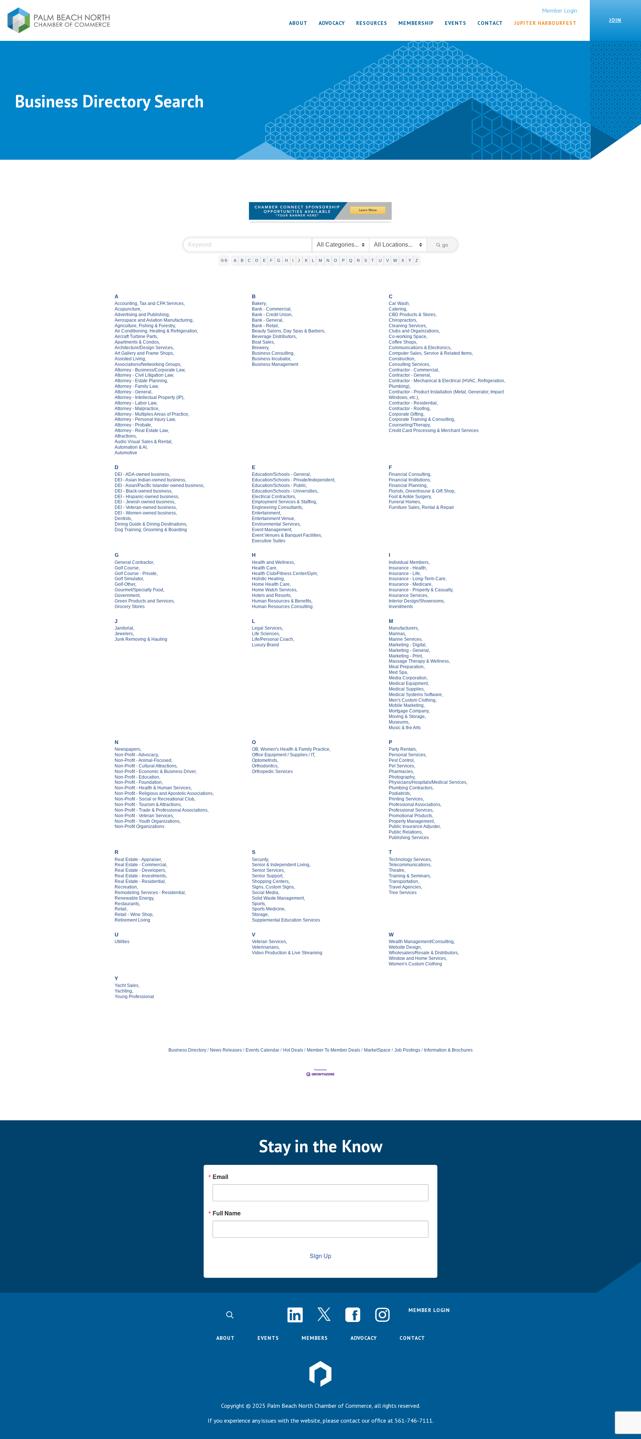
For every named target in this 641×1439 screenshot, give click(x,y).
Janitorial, (124, 628)
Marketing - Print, (406, 656)
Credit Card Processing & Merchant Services (434, 430)
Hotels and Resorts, (272, 595)
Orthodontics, (265, 766)
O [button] (335, 260)
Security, (260, 859)
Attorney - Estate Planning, (141, 380)
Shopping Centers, (271, 881)
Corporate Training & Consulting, (422, 419)
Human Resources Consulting (282, 606)
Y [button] (409, 260)
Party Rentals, (403, 749)
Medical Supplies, (407, 689)
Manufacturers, (404, 628)
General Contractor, (134, 562)
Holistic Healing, (268, 578)
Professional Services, (411, 810)
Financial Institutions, (410, 480)
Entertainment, (266, 513)
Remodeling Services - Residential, (150, 892)
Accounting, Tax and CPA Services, (150, 303)
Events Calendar (262, 1050)
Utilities (122, 941)
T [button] (372, 260)
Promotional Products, (411, 815)
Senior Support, (267, 875)
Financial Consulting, (410, 474)
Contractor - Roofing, (410, 408)
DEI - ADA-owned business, (142, 474)
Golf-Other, (125, 584)
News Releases (226, 1050)
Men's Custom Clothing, (413, 700)
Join (615, 20)
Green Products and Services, (145, 601)
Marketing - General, (409, 650)
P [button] (343, 260)
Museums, (399, 722)
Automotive (126, 452)
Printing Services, (406, 799)
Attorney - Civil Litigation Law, (144, 375)
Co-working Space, (408, 336)
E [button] (264, 260)
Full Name (227, 1213)
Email (220, 1177)
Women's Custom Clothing (415, 964)
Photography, (402, 777)
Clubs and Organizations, (414, 331)
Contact (412, 1338)
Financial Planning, (408, 485)
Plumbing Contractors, (411, 787)
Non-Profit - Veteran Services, (144, 815)
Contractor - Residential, (413, 403)
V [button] (387, 260)
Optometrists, (265, 760)
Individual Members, (409, 562)
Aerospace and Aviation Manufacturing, (154, 320)
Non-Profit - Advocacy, (137, 754)
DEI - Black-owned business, (143, 491)
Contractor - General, (410, 375)
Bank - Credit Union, (272, 314)
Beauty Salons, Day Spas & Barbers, (288, 331)
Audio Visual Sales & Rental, (143, 441)
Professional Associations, (415, 804)
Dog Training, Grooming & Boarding (151, 529)
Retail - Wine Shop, (134, 914)
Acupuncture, (128, 309)
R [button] (358, 260)
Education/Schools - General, (281, 474)
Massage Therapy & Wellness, (419, 661)
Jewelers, (124, 633)
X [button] (402, 260)
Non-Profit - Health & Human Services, (153, 787)
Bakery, (259, 303)
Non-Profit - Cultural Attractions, (146, 766)
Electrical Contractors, (274, 496)
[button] (230, 1315)
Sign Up (320, 1255)
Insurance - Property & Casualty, (421, 589)
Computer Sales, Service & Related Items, (431, 353)
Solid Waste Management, (278, 898)
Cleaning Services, (408, 325)
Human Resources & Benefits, (282, 601)
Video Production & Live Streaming (287, 952)
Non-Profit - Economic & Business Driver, (156, 771)
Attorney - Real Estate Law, (142, 430)
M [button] (320, 260)
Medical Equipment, (409, 683)
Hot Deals (293, 1050)
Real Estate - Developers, (140, 870)
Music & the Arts (405, 727)
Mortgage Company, (409, 711)
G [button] (278, 260)
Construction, (402, 358)
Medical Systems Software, (416, 694)
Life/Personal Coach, (273, 639)
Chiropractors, (403, 320)
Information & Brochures (448, 1050)
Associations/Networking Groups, (148, 364)
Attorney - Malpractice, (137, 408)
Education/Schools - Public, (279, 485)
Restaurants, (127, 903)
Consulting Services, (409, 364)
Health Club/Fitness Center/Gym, (285, 573)
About (225, 1338)
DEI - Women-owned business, (146, 513)
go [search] (445, 245)
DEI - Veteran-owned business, (146, 507)
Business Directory (187, 1050)
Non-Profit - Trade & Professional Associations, (161, 810)
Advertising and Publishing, (142, 314)
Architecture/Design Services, (144, 347)
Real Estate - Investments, (141, 875)
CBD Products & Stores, (413, 314)
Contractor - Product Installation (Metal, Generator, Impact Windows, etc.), (446, 394)
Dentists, (123, 518)
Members (315, 1338)
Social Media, (265, 892)
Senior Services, (268, 870)
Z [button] (416, 260)
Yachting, (124, 991)
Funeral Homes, (405, 501)
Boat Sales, (263, 342)
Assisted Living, (130, 358)
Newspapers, (128, 749)
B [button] (242, 260)
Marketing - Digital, (408, 644)
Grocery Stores (130, 606)
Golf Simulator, (129, 578)
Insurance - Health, (408, 568)
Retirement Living (132, 920)
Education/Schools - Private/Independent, (293, 480)
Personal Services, (408, 754)
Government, (128, 595)
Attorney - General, (133, 391)
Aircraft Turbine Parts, (136, 336)
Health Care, (264, 568)
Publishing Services (409, 837)
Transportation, (404, 881)
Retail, (121, 909)
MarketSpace (377, 1050)
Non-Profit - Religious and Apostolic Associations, (164, 793)
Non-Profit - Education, (137, 777)
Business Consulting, (273, 353)
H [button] (286, 260)
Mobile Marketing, (407, 705)
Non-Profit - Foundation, (139, 782)
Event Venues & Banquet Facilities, (287, 535)
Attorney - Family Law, (137, 386)
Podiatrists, (400, 793)
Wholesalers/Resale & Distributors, (424, 952)
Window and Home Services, (418, 958)
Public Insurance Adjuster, (415, 826)
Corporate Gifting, (406, 414)
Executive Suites (268, 540)
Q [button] (350, 260)
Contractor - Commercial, (414, 370)
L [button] (313, 260)
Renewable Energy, (134, 898)
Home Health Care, (271, 584)
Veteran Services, (269, 941)
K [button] (306, 260)
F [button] (271, 260)
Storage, (260, 914)
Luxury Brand (265, 644)
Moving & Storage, (407, 716)
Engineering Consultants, (277, 507)
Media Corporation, (408, 677)
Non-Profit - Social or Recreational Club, (155, 799)
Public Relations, (406, 832)
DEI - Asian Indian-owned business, (150, 480)
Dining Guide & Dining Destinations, (151, 524)
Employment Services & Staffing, (284, 501)
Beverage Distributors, (274, 336)
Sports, (259, 903)
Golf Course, (127, 568)
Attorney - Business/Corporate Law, (150, 370)
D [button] (256, 260)
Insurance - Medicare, (411, 584)
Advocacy (364, 1338)
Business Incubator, (271, 358)
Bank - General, (267, 320)
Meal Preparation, (407, 666)
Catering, (398, 309)
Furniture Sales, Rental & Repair (421, 507)
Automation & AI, (131, 447)
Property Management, (412, 821)
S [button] (365, 260)
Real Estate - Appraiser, (138, 859)
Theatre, (397, 870)
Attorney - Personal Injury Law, (145, 419)
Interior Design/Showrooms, (417, 601)
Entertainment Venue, (273, 518)
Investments (401, 606)
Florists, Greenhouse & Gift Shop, (422, 491)
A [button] (235, 260)
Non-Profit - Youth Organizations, (148, 821)
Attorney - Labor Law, (136, 403)
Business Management (275, 364)
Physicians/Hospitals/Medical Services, (428, 782)
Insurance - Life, (405, 573)
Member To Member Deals (333, 1050)
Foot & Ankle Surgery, (410, 496)
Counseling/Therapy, (410, 425)
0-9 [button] (224, 260)
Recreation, (126, 887)
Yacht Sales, (127, 985)
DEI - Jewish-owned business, (145, 501)
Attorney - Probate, (133, 425)
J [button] (299, 260)
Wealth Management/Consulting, (422, 941)
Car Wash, (399, 303)
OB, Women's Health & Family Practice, (291, 749)
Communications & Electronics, (420, 347)
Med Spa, (398, 672)
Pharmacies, (401, 771)
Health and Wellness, (273, 562)
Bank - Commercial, (272, 309)
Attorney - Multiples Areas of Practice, (152, 414)
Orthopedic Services (272, 771)
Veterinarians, (266, 947)
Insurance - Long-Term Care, (418, 578)
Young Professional (134, 996)
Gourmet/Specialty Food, (139, 589)
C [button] (249, 260)
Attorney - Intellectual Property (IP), (149, 397)
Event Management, (272, 529)
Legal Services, (267, 628)
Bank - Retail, (265, 325)
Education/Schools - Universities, (285, 491)
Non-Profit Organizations (139, 826)
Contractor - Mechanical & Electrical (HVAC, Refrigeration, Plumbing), (447, 383)
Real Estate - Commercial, (141, 864)
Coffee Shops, (403, 342)
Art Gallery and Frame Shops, (144, 353)
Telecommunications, (410, 864)
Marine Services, (406, 639)
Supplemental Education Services (286, 920)
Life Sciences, (266, 633)
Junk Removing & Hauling (141, 639)
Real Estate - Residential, (140, 881)
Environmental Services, (276, 524)
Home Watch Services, (275, 589)
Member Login (559, 10)
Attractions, (126, 436)
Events (268, 1338)
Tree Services (403, 892)
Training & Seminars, (410, 875)
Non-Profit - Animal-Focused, (143, 760)
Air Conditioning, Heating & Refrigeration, (156, 331)
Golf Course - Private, (136, 573)
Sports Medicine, (269, 909)
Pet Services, (402, 766)
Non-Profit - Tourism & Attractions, (148, 804)
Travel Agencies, (405, 887)
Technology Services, (410, 859)
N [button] (327, 260)
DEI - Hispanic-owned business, (147, 496)
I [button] (292, 260)
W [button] (395, 260)
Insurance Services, (408, 595)
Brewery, (260, 347)
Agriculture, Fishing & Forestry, (145, 325)
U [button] (380, 260)
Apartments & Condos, (137, 342)
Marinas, (397, 633)
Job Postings (407, 1050)
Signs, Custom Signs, (273, 887)
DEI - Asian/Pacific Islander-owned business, (159, 485)
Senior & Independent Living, (281, 864)
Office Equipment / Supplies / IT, (283, 754)
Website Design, (405, 947)
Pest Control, (402, 760)
